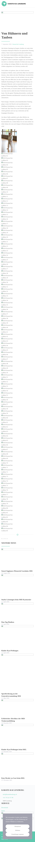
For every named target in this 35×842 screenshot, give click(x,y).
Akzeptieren (17, 826)
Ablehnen (17, 830)
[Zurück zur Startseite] (13, 4)
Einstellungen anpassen (17, 834)
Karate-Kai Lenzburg (18, 44)
